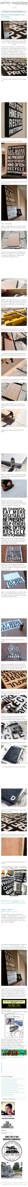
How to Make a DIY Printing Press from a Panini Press (12, 1089)
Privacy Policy (22, 1184)
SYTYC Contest (21, 900)
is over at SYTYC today (7, 946)
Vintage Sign (23, 903)
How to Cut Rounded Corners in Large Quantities (12, 1085)
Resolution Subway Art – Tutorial (13, 15)
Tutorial (10, 902)
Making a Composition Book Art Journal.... (10, 1083)
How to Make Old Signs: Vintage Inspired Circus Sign (12, 1092)
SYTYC (21, 39)
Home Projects (10, 900)
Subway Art (13, 903)
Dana (6, 43)
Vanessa (19, 916)
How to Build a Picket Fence (7, 1095)
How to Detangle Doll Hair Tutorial (8, 1082)
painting (22, 902)
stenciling (9, 903)
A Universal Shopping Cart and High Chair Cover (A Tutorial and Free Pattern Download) (12, 1079)
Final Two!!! (7, 909)
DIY (19, 902)
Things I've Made (4, 902)
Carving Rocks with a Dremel (7, 1094)
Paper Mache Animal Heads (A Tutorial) (9, 1087)
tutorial (18, 903)
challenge (22, 1057)
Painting (15, 900)
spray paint (3, 903)
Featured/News (10, 1057)
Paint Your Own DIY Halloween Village (9, 1090)
